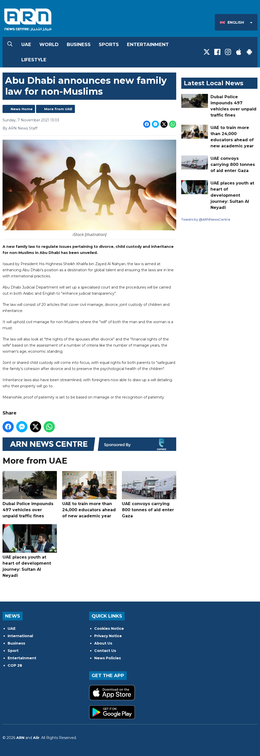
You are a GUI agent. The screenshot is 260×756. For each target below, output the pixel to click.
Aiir (36, 737)
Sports (109, 44)
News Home (21, 109)
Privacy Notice (108, 636)
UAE (26, 44)
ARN (20, 737)
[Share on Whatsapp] (172, 124)
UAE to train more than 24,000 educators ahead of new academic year (89, 509)
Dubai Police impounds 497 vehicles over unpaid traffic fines (28, 509)
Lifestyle (33, 60)
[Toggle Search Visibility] (10, 44)
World (49, 44)
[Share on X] (164, 124)
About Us (103, 643)
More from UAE (58, 109)
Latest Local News (213, 83)
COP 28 (15, 665)
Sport (13, 650)
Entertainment (148, 44)
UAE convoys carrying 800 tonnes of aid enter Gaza (148, 509)
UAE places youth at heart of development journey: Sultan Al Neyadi (27, 566)
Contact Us (105, 650)
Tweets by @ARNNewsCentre (205, 219)
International (20, 636)
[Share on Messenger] (155, 124)
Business (79, 44)
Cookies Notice (109, 628)
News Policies (107, 658)
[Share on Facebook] (146, 124)
